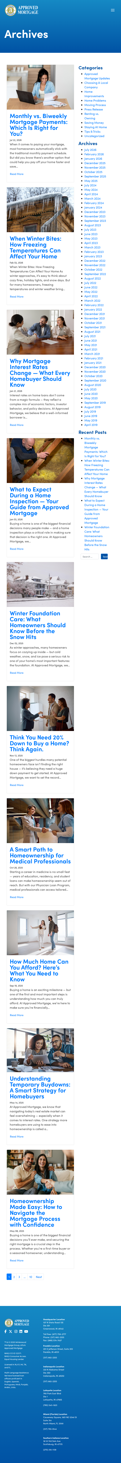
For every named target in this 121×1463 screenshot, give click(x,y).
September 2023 (95, 220)
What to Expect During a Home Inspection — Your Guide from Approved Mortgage (39, 501)
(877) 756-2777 (59, 1334)
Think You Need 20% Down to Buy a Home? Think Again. (39, 743)
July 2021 (90, 336)
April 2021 (90, 349)
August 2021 (92, 331)
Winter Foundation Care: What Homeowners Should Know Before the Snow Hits (38, 625)
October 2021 (93, 322)
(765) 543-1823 (50, 1405)
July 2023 (90, 229)
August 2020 (92, 385)
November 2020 (95, 371)
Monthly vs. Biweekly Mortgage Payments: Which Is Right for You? (39, 124)
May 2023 (90, 238)
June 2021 (90, 340)
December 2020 (95, 367)
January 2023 (93, 256)
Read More (16, 174)
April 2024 (91, 194)
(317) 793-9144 (50, 1428)
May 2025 (91, 180)
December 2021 (94, 314)
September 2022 (95, 274)
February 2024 (94, 203)
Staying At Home (95, 127)
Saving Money (94, 122)
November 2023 (94, 216)
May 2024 (91, 189)
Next (39, 1277)
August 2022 (92, 278)
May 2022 (90, 291)
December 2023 (94, 212)
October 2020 (93, 376)
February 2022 (94, 305)
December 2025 (95, 163)
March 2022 (92, 300)
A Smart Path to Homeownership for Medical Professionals (40, 855)
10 (30, 1277)
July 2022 (90, 283)
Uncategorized (94, 136)
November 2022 (94, 265)
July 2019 (90, 411)
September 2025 (95, 176)
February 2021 (93, 358)
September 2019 (95, 402)
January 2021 (93, 362)
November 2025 (95, 167)
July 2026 (90, 149)
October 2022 (93, 269)
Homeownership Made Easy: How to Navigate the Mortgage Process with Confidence (36, 1212)
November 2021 (94, 318)
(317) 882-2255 (57, 1337)
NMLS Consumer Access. (15, 1356)
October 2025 (93, 172)
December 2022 (94, 260)
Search (105, 556)
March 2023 (92, 247)
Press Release (93, 109)
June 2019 (90, 416)
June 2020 (91, 393)
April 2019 (91, 424)
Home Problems (95, 100)
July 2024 (90, 185)
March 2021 (92, 354)
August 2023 (92, 225)
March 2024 (92, 198)
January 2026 (93, 158)
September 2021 (95, 327)
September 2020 (95, 380)
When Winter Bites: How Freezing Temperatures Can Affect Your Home (35, 247)
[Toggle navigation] (112, 10)
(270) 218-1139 (49, 1449)
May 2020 (91, 398)
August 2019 (92, 407)
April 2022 (91, 296)
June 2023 (90, 234)
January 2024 (93, 207)
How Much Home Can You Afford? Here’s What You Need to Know (39, 970)
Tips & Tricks (92, 131)
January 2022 (93, 309)
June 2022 (90, 287)
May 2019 (90, 420)
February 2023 (94, 251)
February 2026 (94, 154)
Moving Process (95, 105)
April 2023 (91, 243)
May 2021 (90, 345)
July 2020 (90, 389)
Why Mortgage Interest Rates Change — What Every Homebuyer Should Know (40, 372)
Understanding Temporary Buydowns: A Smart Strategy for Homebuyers (40, 1087)
